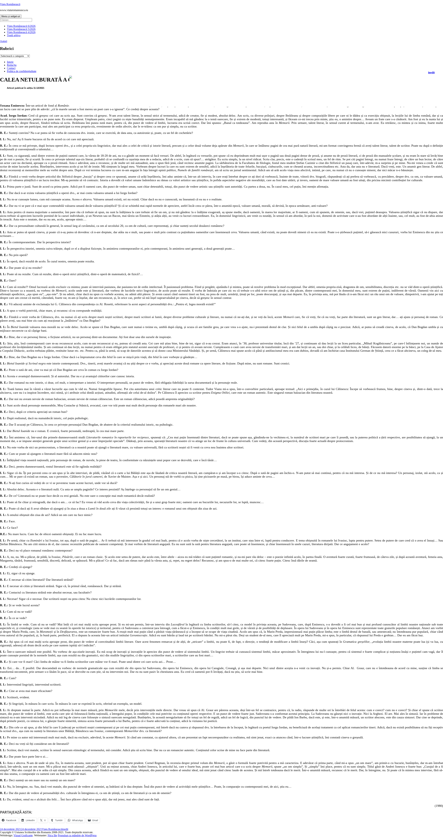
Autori (3, 41)
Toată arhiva (13, 35)
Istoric (10, 61)
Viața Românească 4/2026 (21, 32)
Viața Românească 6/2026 (21, 26)
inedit (431, 72)
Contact (11, 68)
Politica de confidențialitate (21, 71)
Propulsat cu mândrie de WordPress (77, 835)
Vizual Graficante (23, 835)
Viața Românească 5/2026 (21, 29)
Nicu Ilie (52, 835)
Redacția (11, 65)
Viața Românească (10, 4)
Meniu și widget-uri (10, 16)
